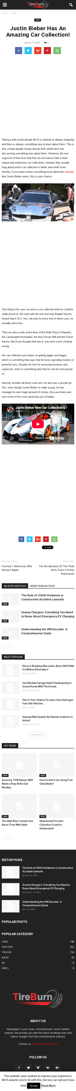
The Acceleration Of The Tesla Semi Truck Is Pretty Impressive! (56, 570)
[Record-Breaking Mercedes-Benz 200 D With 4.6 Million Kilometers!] (10, 670)
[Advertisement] (38, 96)
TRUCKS (6, 952)
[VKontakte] (47, 1067)
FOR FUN (7, 947)
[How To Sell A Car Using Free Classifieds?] (56, 765)
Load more (36, 734)
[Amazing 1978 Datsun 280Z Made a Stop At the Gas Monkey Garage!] (19, 765)
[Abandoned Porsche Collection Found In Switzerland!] (56, 806)
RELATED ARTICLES (15, 586)
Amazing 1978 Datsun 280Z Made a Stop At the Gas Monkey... (17, 784)
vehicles (69, 171)
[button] (71, 5)
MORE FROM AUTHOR (42, 586)
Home (5, 13)
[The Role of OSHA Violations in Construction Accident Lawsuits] (10, 599)
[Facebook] (18, 1067)
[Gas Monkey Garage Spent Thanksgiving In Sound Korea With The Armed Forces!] (10, 687)
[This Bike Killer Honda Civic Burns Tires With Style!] (19, 806)
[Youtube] (57, 1067)
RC (3, 962)
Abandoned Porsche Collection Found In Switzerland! (51, 825)
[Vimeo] (38, 1067)
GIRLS (5, 968)
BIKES (5, 957)
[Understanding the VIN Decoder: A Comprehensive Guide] (10, 633)
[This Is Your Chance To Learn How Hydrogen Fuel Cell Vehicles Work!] (10, 704)
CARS (37, 20)
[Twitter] (28, 1067)
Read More (48, 1085)
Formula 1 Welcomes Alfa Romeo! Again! (17, 568)
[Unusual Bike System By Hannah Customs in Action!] (10, 721)
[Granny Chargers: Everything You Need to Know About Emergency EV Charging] (10, 616)
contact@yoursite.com (45, 1044)
